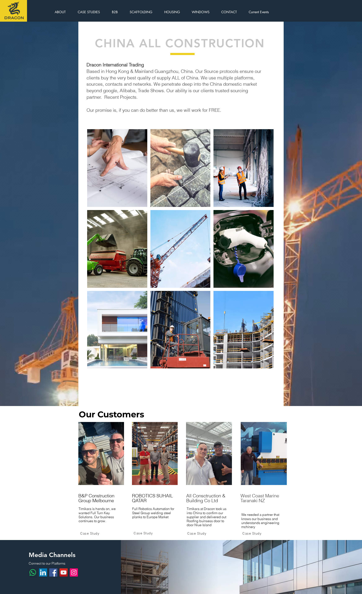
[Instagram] (74, 572)
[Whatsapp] (33, 572)
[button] (117, 168)
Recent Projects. (121, 97)
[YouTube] (63, 572)
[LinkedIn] (43, 572)
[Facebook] (53, 572)
